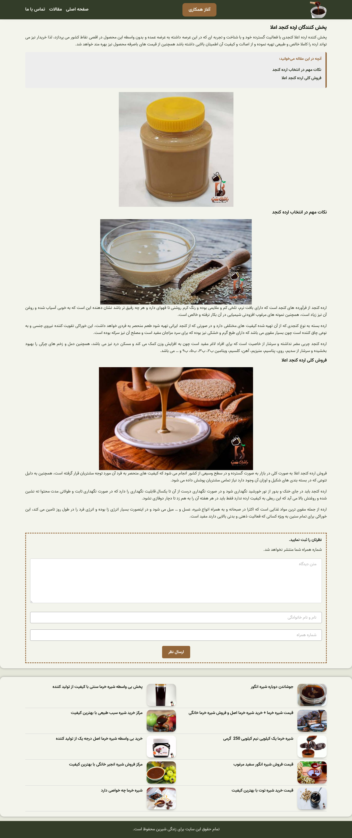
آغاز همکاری (199, 9)
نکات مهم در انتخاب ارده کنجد (296, 70)
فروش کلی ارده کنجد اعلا (301, 78)
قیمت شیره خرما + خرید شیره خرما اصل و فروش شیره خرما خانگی (241, 713)
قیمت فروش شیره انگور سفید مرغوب (263, 764)
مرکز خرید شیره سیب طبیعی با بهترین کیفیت (107, 713)
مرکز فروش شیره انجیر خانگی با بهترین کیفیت (106, 764)
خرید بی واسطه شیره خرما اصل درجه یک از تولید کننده (99, 739)
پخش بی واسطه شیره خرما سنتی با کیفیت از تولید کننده (98, 687)
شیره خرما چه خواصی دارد (122, 790)
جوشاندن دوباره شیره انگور (272, 687)
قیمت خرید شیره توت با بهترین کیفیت (262, 790)
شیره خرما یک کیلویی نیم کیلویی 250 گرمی (258, 739)
